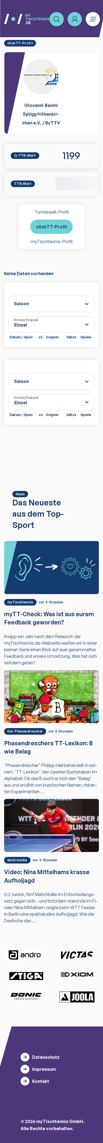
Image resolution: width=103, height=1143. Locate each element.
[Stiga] (26, 976)
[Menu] (93, 19)
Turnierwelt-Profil (52, 212)
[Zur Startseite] (26, 19)
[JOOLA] (76, 996)
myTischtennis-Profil (52, 241)
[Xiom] (76, 975)
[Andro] (26, 955)
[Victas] (76, 955)
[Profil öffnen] (75, 19)
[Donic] (26, 996)
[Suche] (56, 19)
